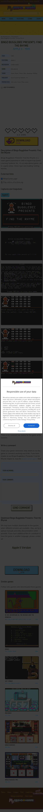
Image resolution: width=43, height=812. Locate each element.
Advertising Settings (16, 418)
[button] (22, 431)
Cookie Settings (21, 420)
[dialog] (21, 406)
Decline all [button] (11, 426)
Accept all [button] (31, 425)
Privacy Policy (31, 420)
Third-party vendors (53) (20, 407)
